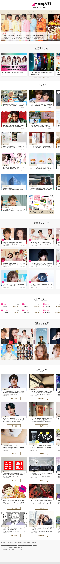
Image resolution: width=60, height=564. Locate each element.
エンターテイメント (17, 12)
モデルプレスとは (9, 542)
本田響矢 (47, 312)
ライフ (29, 12)
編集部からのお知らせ (31, 542)
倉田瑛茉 (26, 312)
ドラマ (57, 12)
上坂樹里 (5, 312)
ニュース (4, 12)
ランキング (51, 12)
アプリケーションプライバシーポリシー (9, 545)
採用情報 (24, 542)
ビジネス (34, 12)
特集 (47, 12)
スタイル (9, 12)
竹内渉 (5, 306)
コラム (24, 12)
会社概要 (3, 542)
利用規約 (15, 542)
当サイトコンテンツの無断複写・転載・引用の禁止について (13, 547)
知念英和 (47, 306)
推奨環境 (20, 542)
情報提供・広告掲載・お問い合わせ (25, 545)
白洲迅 (26, 306)
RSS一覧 (35, 545)
